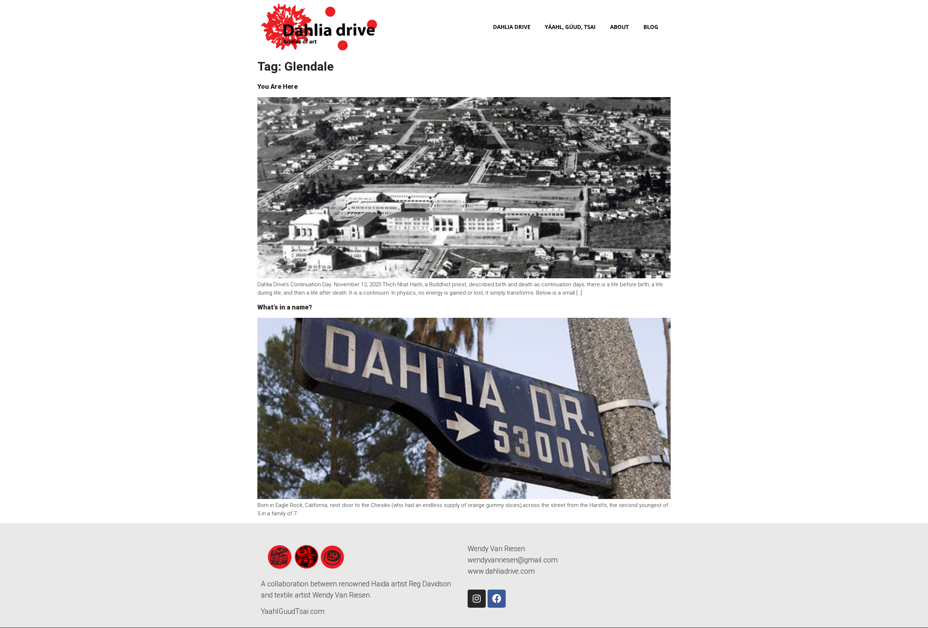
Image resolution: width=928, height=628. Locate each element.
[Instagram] (477, 599)
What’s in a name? (284, 307)
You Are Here (277, 86)
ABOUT (619, 26)
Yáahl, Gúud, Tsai (570, 26)
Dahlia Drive (511, 26)
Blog (650, 26)
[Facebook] (497, 599)
